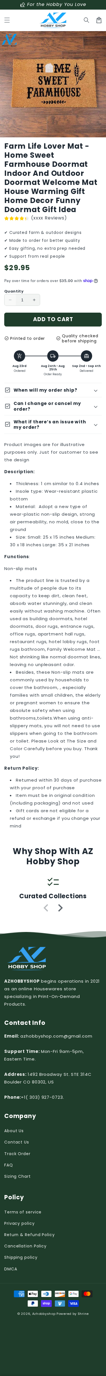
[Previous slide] (46, 908)
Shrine (83, 1313)
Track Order (17, 1154)
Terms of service (23, 1212)
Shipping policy (21, 1257)
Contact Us (16, 1142)
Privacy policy (19, 1223)
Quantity (13, 291)
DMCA (10, 1269)
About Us (14, 1131)
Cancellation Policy (25, 1246)
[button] (7, 20)
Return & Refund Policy (29, 1235)
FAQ (8, 1165)
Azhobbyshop (44, 1313)
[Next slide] (60, 908)
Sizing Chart (17, 1176)
